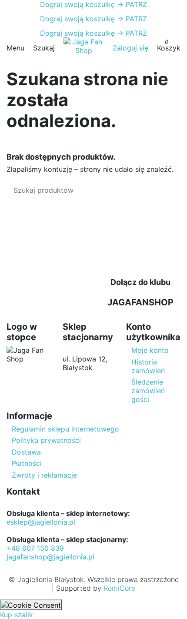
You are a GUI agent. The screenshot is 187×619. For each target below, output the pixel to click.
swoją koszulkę (77, 4)
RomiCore (119, 588)
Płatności (27, 463)
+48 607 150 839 (35, 548)
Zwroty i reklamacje (44, 475)
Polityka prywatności (46, 440)
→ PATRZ (131, 4)
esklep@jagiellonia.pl (41, 522)
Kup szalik (16, 614)
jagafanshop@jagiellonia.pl (50, 556)
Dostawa (26, 452)
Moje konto (150, 350)
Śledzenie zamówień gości (148, 391)
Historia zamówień (148, 366)
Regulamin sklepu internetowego (65, 429)
